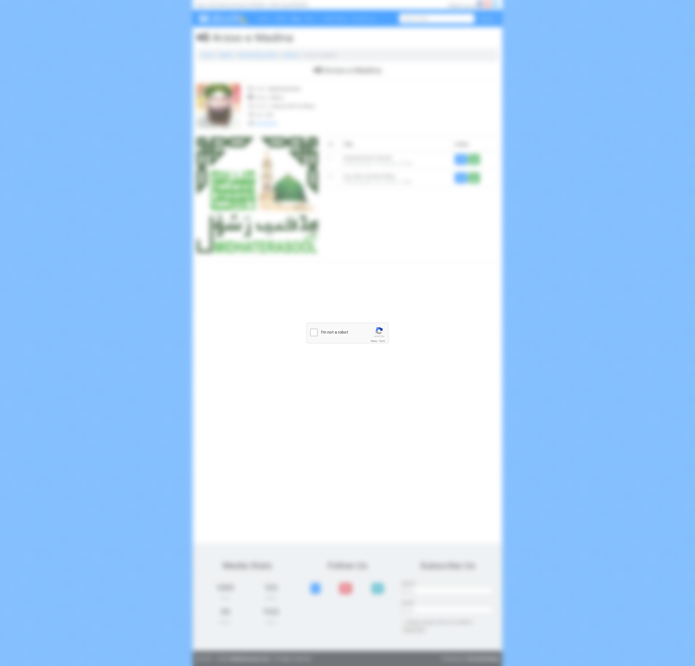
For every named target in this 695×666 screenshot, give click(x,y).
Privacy (374, 341)
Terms (382, 341)
